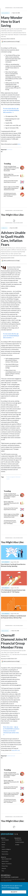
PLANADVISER (7, 877)
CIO (2, 877)
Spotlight (17, 844)
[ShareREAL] (4, 269)
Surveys (3, 842)
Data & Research (5, 12)
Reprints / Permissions (7, 863)
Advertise (4, 868)
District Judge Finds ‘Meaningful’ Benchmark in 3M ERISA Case (11, 176)
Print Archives (5, 851)
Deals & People (5, 630)
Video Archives (5, 854)
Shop (3, 870)
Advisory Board (5, 861)
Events (3, 847)
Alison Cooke (10, 257)
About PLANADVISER (6, 859)
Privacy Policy (14, 887)
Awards (3, 844)
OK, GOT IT (14, 892)
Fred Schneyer (10, 38)
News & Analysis (5, 839)
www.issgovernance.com (6, 880)
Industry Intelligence (6, 849)
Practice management (10, 476)
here (19, 144)
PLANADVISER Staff (11, 658)
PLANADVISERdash (19, 842)
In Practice (4, 228)
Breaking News (18, 839)
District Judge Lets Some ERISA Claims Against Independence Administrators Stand (11, 188)
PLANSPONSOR (14, 877)
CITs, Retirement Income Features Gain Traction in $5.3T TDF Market (10, 195)
